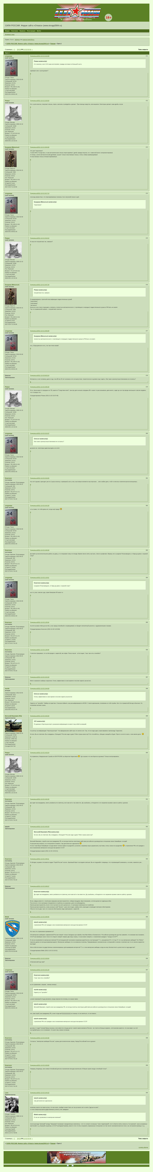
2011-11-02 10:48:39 (43, 550)
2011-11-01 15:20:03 (43, 100)
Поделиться (33, 56)
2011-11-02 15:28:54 (43, 958)
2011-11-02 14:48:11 (43, 859)
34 (30, 49)
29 (20, 49)
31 (24, 49)
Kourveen (8, 478)
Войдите (17, 39)
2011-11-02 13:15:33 (43, 677)
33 (28, 49)
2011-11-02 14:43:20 (43, 826)
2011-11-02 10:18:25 (43, 478)
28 (18, 49)
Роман (7, 101)
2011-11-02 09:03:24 (43, 375)
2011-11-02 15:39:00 (43, 1065)
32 (26, 49)
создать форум (143, 1147)
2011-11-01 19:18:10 (43, 238)
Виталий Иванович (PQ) (13, 716)
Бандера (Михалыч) (12, 147)
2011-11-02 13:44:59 (43, 688)
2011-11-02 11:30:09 (43, 649)
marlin (7, 688)
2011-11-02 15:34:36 (43, 1038)
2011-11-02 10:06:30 (43, 387)
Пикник (52, 44)
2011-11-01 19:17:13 (43, 193)
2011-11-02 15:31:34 (43, 970)
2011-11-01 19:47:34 (43, 284)
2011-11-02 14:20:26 (43, 716)
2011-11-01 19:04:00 (43, 147)
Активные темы (9, 34)
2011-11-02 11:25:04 (43, 622)
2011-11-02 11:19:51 (43, 577)
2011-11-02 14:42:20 (43, 799)
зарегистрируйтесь (28, 39)
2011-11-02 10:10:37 (43, 433)
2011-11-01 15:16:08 (43, 56)
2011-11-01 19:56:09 (43, 331)
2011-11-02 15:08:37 (43, 886)
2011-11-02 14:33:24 (43, 752)
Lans (6, 1093)
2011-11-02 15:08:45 (43, 916)
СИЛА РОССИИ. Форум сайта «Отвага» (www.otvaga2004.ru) (27, 44)
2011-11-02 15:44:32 (43, 1092)
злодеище (8, 56)
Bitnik (7, 917)
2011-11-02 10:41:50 (43, 505)
